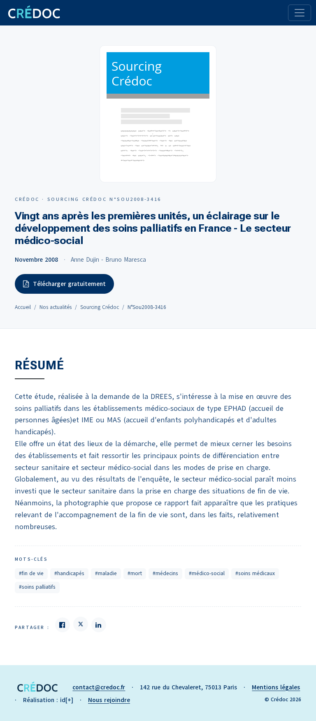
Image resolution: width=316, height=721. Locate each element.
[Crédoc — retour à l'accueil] (33, 12)
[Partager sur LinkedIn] (98, 624)
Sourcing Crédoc (99, 307)
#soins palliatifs (37, 587)
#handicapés (69, 573)
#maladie (106, 573)
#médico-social (207, 573)
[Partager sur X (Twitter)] (80, 624)
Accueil (23, 307)
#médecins (165, 573)
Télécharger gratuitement (69, 284)
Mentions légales (276, 687)
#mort (135, 573)
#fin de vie (31, 573)
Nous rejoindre (109, 700)
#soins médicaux (255, 573)
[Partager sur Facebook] (62, 624)
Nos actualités (56, 307)
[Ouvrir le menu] (299, 13)
